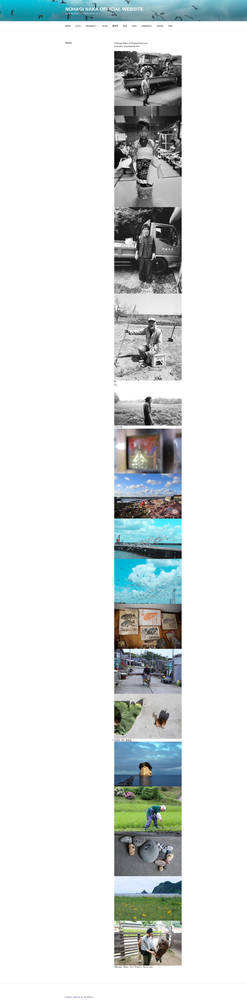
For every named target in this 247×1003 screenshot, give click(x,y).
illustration (90, 26)
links (170, 26)
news (134, 26)
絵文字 (115, 26)
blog (125, 26)
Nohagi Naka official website (104, 9)
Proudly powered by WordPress (79, 997)
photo (78, 26)
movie (105, 26)
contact (160, 26)
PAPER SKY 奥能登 (123, 740)
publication (147, 26)
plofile (68, 26)
